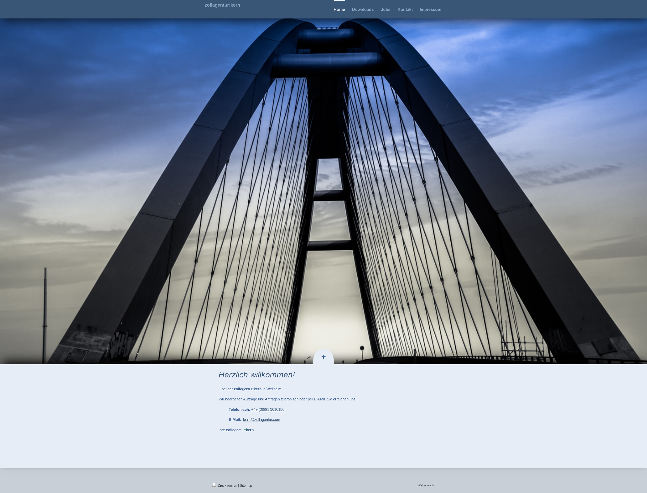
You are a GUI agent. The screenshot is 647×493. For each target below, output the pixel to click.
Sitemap (246, 485)
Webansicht (426, 485)
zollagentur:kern (222, 5)
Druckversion (227, 485)
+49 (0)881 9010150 (267, 409)
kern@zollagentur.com (261, 419)
